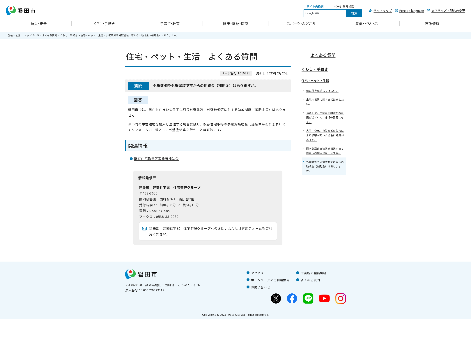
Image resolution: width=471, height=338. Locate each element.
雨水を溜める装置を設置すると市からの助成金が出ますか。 (325, 150)
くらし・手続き (69, 35)
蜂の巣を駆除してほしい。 (322, 90)
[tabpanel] (335, 13)
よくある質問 (49, 35)
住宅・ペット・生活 (92, 35)
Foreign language (411, 10)
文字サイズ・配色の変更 (448, 10)
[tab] (315, 6)
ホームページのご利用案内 (270, 280)
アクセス (257, 273)
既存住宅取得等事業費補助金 (156, 158)
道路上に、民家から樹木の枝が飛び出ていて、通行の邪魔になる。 (325, 117)
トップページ (31, 35)
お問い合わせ (260, 287)
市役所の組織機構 (314, 273)
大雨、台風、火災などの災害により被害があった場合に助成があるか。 (325, 135)
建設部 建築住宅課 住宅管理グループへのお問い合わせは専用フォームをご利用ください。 (210, 231)
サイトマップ (382, 10)
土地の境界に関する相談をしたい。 (325, 101)
